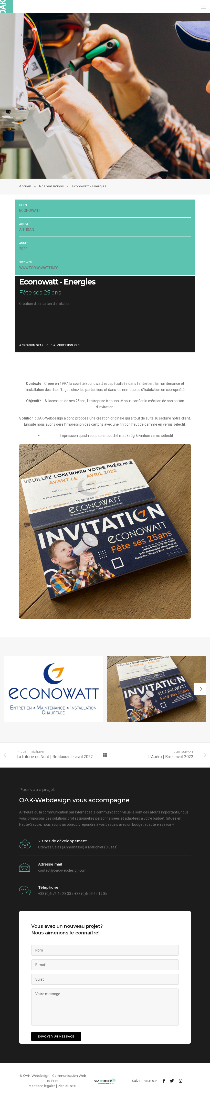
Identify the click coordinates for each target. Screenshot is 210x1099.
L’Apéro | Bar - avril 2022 (170, 756)
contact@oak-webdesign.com (62, 870)
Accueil (25, 186)
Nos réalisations (51, 186)
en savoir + (165, 824)
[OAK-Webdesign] (6, 6)
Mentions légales (42, 1086)
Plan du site (67, 1086)
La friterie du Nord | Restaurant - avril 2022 (55, 756)
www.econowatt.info (39, 268)
